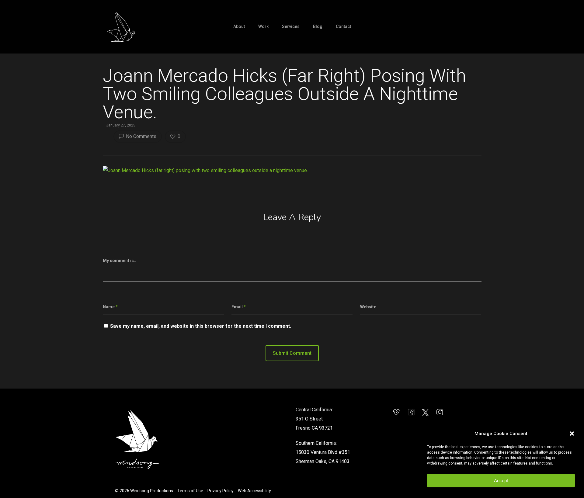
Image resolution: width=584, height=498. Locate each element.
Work (263, 26)
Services (291, 26)
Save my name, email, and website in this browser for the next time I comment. (200, 326)
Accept (501, 480)
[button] (572, 434)
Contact (343, 26)
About (239, 26)
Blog (317, 26)
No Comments (140, 136)
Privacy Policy (220, 490)
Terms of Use (190, 490)
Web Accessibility (254, 490)
